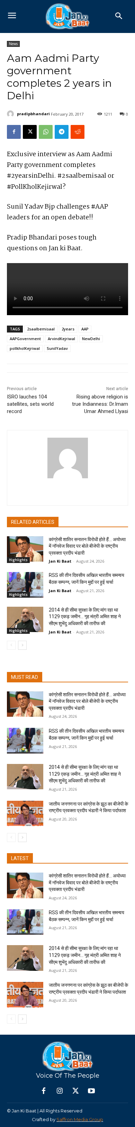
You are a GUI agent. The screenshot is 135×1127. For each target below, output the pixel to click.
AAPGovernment (25, 338)
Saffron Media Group (79, 1119)
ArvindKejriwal (61, 338)
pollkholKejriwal (25, 348)
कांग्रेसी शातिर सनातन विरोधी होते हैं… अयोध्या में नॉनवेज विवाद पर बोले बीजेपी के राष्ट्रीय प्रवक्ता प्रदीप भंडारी (87, 546)
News (13, 43)
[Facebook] (14, 132)
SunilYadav (57, 348)
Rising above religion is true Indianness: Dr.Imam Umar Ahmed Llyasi (100, 404)
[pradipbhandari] (11, 113)
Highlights (18, 559)
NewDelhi (91, 338)
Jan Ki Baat (60, 561)
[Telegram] (62, 132)
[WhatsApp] (46, 132)
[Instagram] (59, 1091)
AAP (85, 328)
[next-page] (22, 645)
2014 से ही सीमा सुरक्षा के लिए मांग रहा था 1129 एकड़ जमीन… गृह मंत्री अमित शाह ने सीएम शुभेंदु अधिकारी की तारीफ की (85, 616)
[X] (30, 132)
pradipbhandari (33, 113)
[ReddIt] (77, 132)
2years (68, 328)
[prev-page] (11, 645)
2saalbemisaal (41, 328)
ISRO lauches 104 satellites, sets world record (30, 404)
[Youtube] (91, 1091)
